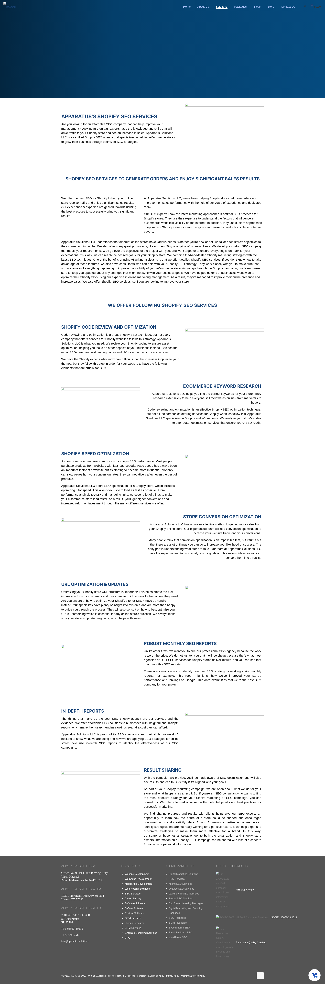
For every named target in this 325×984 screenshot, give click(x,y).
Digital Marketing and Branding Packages (185, 910)
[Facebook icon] (228, 977)
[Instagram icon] (239, 977)
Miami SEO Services (180, 883)
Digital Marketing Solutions (183, 873)
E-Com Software (134, 908)
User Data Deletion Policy (193, 976)
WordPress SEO (178, 937)
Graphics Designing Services (141, 932)
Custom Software (134, 913)
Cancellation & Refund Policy (150, 976)
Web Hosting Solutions (137, 888)
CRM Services (133, 927)
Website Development (137, 873)
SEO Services (133, 893)
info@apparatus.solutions (74, 941)
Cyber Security (133, 898)
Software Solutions (135, 903)
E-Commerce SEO (179, 927)
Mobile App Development (138, 883)
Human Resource (134, 923)
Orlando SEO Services (181, 888)
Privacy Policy (172, 976)
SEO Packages (177, 917)
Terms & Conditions (126, 976)
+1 (70, 935)
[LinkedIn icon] (250, 977)
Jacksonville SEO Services (184, 893)
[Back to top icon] (260, 975)
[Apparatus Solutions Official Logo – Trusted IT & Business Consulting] (9, 7)
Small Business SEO (180, 932)
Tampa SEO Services (181, 898)
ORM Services (133, 918)
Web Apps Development (138, 878)
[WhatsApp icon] (217, 977)
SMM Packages (178, 922)
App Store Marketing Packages (186, 903)
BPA (127, 937)
